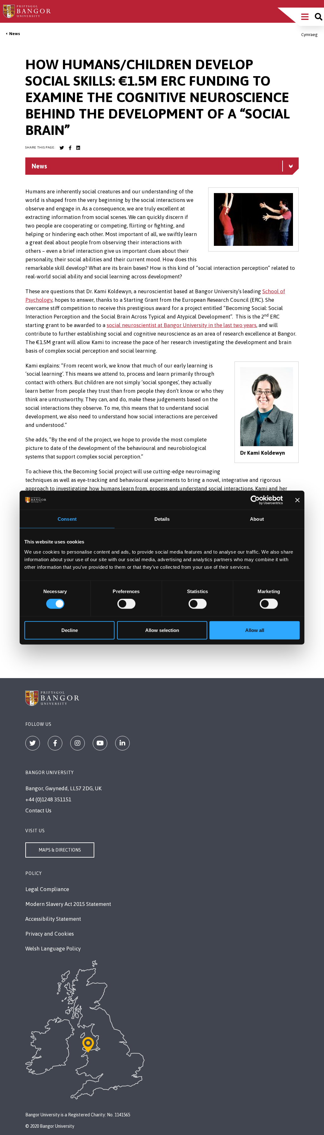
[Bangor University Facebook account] (70, 148)
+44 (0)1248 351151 (48, 799)
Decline (69, 630)
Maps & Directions (60, 850)
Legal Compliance (47, 889)
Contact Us (38, 810)
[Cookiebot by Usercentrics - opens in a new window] (255, 500)
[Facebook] (55, 743)
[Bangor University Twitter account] (61, 148)
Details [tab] (162, 519)
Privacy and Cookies (49, 934)
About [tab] (257, 519)
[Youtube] (100, 743)
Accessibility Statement (53, 919)
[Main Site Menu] (305, 17)
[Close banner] (297, 500)
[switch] (126, 604)
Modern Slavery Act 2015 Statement (68, 904)
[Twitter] (32, 743)
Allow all (254, 630)
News (14, 33)
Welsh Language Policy (53, 948)
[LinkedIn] (122, 743)
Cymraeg (309, 35)
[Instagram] (77, 743)
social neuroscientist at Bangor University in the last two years (181, 325)
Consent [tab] (67, 519)
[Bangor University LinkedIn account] (78, 148)
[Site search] (318, 17)
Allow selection (162, 630)
